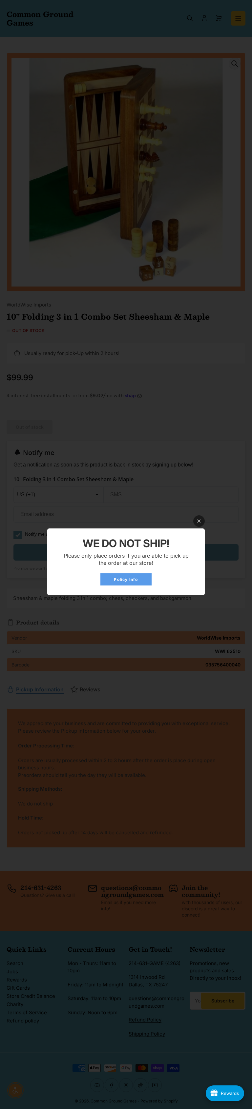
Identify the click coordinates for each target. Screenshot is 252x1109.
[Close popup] (199, 521)
